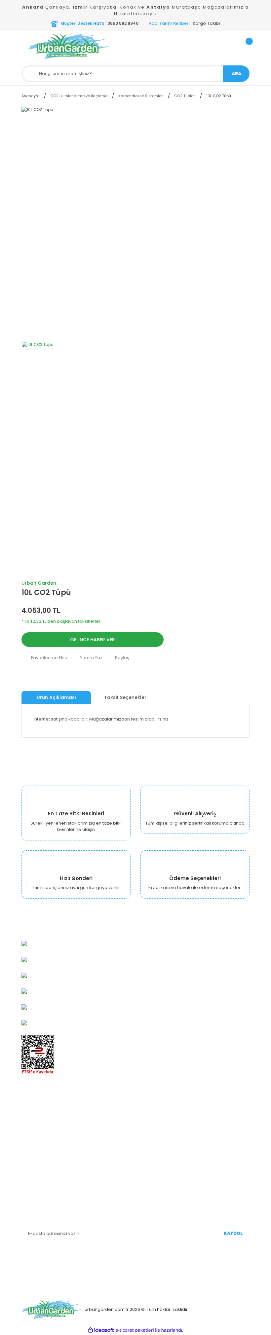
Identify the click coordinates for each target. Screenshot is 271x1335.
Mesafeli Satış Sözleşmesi (49, 1153)
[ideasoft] (101, 1330)
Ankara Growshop (40, 1114)
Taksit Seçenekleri (125, 697)
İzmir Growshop (38, 1124)
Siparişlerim (153, 1114)
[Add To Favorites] (44, 657)
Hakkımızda (34, 1104)
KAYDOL (233, 1233)
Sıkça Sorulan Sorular (163, 1153)
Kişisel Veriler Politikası (45, 1163)
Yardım (148, 1143)
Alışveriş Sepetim (158, 1124)
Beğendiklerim (156, 1134)
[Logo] (79, 46)
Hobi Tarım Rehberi (168, 23)
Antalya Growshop (41, 1134)
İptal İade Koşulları (41, 1173)
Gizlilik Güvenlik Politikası (47, 1143)
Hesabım (150, 1104)
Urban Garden (38, 583)
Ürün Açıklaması (56, 697)
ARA (236, 73)
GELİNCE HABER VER (92, 639)
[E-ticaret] (134, 1330)
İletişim (28, 1183)
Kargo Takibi (206, 23)
